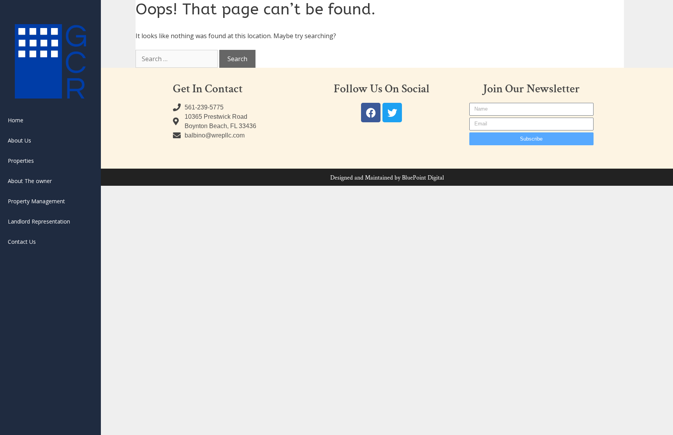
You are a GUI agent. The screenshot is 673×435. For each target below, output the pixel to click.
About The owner (30, 181)
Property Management (36, 201)
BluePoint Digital (423, 178)
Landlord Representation (39, 221)
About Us (19, 140)
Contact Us (22, 241)
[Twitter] (392, 112)
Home (15, 120)
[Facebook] (371, 112)
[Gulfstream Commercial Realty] (50, 61)
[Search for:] (177, 59)
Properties (21, 160)
